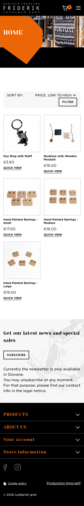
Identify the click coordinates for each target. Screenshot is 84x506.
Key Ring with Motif (17, 156)
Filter (67, 102)
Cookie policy (17, 483)
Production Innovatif (64, 483)
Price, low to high (53, 95)
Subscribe (16, 355)
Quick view (12, 167)
